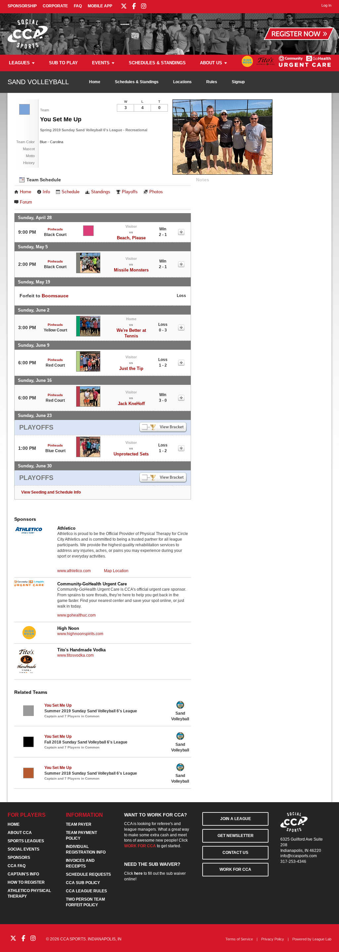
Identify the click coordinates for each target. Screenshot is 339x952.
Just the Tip (131, 368)
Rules (211, 82)
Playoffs (130, 192)
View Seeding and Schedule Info (51, 492)
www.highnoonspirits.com (80, 633)
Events (101, 62)
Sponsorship (22, 6)
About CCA (20, 832)
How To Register (26, 882)
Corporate (55, 6)
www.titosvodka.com (75, 655)
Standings (100, 192)
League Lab (322, 939)
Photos (156, 192)
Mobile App (100, 6)
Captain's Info (23, 874)
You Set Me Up (58, 705)
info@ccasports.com (298, 856)
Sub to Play (63, 62)
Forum (26, 202)
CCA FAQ (16, 865)
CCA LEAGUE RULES (86, 891)
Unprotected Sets (131, 453)
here (138, 873)
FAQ (78, 6)
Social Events (23, 849)
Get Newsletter (236, 835)
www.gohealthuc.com (76, 615)
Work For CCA (235, 869)
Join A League (235, 818)
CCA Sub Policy (83, 882)
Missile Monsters (131, 270)
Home (94, 82)
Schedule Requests (88, 874)
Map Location (116, 570)
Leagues (19, 62)
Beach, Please (131, 237)
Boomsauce (55, 295)
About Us (211, 62)
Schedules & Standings (157, 62)
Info (46, 192)
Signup (238, 82)
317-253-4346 (293, 861)
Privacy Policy (272, 939)
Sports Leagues (26, 841)
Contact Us (235, 852)
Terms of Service (239, 939)
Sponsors (19, 857)
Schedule (70, 192)
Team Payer (78, 824)
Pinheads (55, 229)
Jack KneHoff (131, 403)
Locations (182, 82)
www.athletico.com (74, 570)
